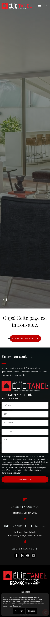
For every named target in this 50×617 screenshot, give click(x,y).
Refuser (31, 611)
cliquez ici (16, 606)
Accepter (19, 611)
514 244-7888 (30, 513)
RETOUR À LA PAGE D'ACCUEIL (25, 338)
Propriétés (25, 592)
